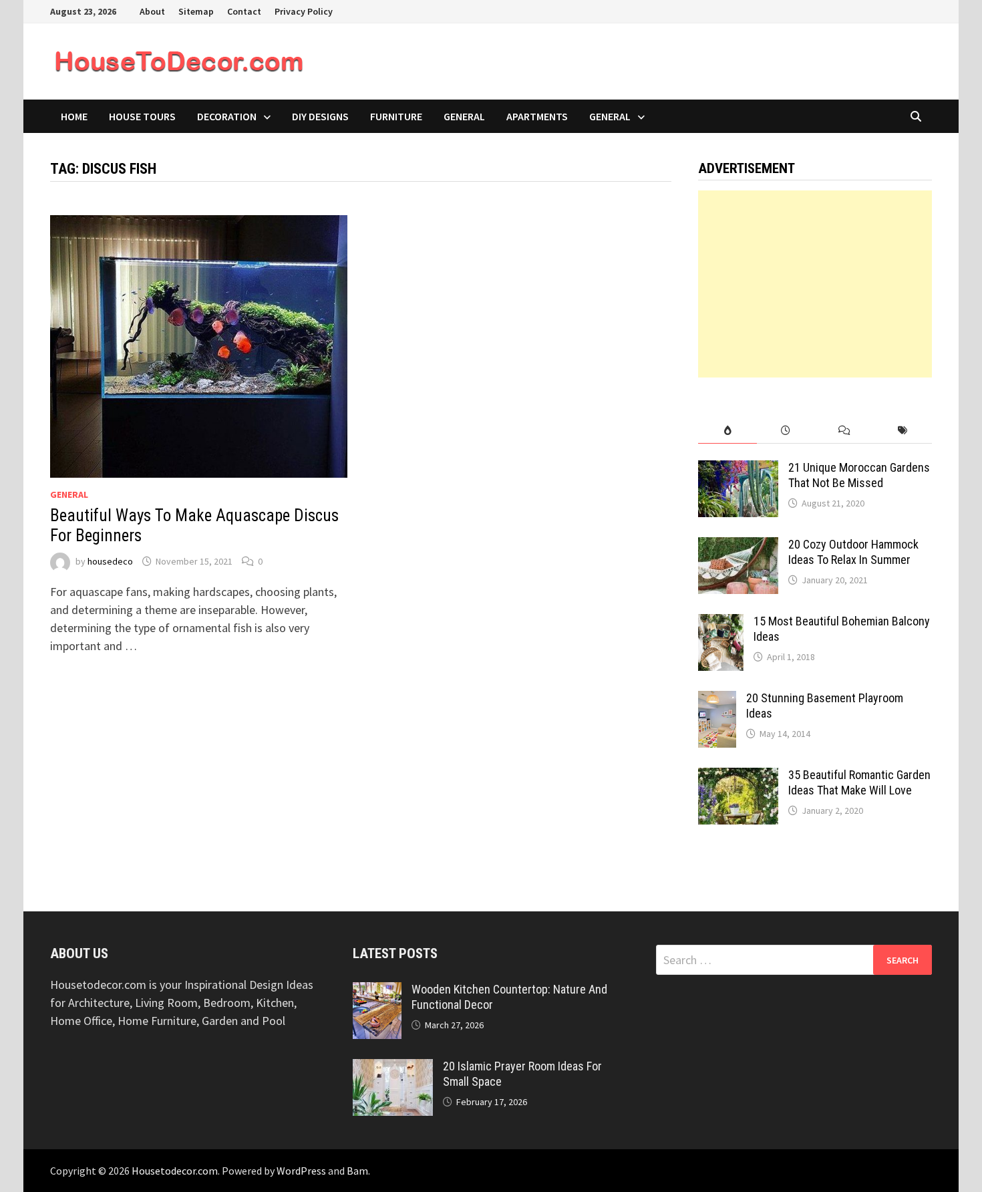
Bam (357, 1170)
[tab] (727, 431)
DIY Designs (320, 116)
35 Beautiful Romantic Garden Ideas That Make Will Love (859, 782)
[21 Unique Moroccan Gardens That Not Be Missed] (738, 469)
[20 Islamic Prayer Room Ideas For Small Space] (393, 1068)
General (464, 116)
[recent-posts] (786, 431)
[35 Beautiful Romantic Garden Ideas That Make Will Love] (738, 776)
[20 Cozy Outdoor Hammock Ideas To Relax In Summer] (738, 546)
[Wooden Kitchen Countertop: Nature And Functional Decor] (377, 991)
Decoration (227, 116)
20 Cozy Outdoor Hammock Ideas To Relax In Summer (853, 552)
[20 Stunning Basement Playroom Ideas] (717, 700)
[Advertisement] (815, 284)
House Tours (142, 116)
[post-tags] (903, 431)
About (152, 11)
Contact (244, 11)
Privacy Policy (304, 11)
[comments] (844, 431)
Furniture (396, 116)
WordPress (301, 1170)
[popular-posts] (727, 431)
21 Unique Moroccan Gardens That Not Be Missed (859, 475)
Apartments (537, 116)
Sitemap (196, 11)
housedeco (110, 561)
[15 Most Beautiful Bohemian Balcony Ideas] (721, 623)
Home (74, 116)
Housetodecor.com (175, 1170)
